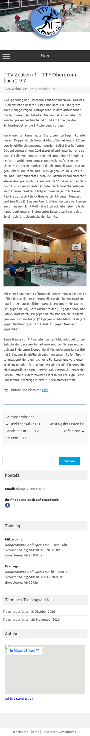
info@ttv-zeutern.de (30, 488)
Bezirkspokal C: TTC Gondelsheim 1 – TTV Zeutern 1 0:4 (23, 431)
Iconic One (20, 732)
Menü (45, 55)
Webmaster (20, 88)
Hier (45, 390)
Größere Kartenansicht (19, 698)
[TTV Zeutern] (45, 40)
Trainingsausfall (13, 611)
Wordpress (68, 732)
